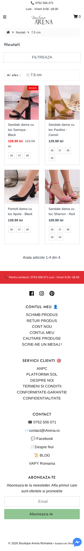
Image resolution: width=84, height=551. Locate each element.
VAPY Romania (42, 463)
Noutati (20, 32)
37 (19, 155)
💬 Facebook (42, 439)
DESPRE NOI (42, 380)
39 (52, 158)
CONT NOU (42, 327)
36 (11, 155)
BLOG (45, 455)
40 (60, 237)
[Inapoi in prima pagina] (9, 32)
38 (27, 155)
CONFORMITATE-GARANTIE (42, 392)
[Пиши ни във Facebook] (77, 545)
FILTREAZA (42, 57)
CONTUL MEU (42, 333)
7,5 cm (36, 75)
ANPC (42, 369)
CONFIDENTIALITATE (42, 398)
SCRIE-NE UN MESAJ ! (42, 344)
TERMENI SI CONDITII (42, 386)
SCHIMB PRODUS (42, 315)
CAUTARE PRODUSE (42, 338)
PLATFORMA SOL (41, 374)
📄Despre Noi (42, 447)
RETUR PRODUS (42, 321)
